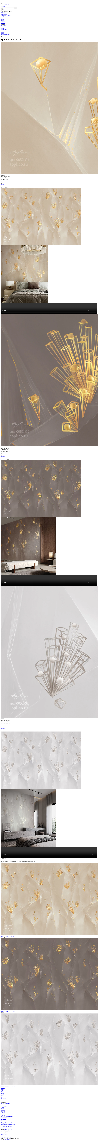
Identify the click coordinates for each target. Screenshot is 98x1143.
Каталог (3, 12)
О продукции (4, 14)
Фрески (2, 1104)
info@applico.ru (8, 1129)
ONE (2, 1090)
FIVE (2, 1095)
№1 (1, 1099)
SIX (1, 1097)
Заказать (3, 184)
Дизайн (2, 20)
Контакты (3, 30)
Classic (2, 1089)
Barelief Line (4, 1098)
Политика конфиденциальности (8, 1135)
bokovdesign (8, 1139)
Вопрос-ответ (4, 26)
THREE (2, 1093)
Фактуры (3, 16)
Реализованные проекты (7, 17)
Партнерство (4, 29)
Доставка (3, 21)
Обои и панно (4, 1106)
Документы (3, 25)
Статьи (2, 28)
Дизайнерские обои (5, 1103)
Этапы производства (6, 15)
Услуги (2, 19)
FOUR (2, 1094)
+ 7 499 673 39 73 (5, 5)
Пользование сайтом (6, 1137)
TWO (2, 1091)
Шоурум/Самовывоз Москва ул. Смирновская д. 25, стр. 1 (8, 1123)
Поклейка (3, 23)
